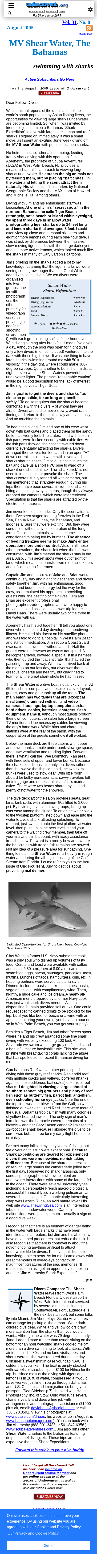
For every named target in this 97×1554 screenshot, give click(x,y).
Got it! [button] (49, 1545)
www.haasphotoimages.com (29, 1421)
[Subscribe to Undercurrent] (49, 1500)
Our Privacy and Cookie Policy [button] (33, 1533)
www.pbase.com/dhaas (25, 1416)
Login (62, 11)
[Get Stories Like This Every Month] (49, 95)
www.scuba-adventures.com (29, 1429)
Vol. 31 (69, 22)
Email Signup (36, 11)
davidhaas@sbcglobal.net (53, 1408)
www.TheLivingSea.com (41, 1205)
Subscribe (51, 11)
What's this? (86, 34)
